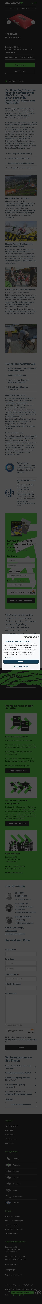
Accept (21, 662)
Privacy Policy (10, 657)
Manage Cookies (21, 667)
